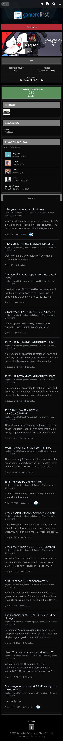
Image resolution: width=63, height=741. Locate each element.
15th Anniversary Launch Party (23, 481)
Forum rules (32, 27)
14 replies (21, 333)
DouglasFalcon (26, 213)
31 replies (29, 707)
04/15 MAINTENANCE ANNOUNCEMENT (30, 244)
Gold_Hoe (24, 693)
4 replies (21, 302)
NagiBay (16, 153)
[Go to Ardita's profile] (8, 171)
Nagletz (8, 213)
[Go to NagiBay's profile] (8, 154)
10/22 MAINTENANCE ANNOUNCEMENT (30, 342)
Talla (14, 178)
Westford (24, 451)
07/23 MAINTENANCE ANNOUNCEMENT (30, 546)
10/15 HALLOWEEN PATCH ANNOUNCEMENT (21, 412)
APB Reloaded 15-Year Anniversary (26, 580)
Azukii (15, 161)
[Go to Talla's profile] (8, 179)
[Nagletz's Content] (31, 61)
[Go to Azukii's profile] (8, 163)
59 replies (27, 503)
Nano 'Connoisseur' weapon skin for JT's (30, 652)
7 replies (21, 265)
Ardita (14, 170)
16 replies (27, 537)
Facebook (31, 727)
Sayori (23, 281)
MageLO (24, 247)
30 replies (27, 571)
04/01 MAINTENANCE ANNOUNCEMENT (30, 311)
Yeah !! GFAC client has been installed (28, 447)
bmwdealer (25, 621)
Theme (31, 721)
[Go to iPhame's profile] (8, 187)
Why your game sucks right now (24, 209)
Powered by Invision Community (31, 736)
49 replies (26, 606)
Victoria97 (24, 656)
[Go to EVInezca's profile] (6, 112)
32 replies (30, 438)
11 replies (22, 234)
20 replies (30, 367)
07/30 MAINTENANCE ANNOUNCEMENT (30, 512)
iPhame (15, 186)
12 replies (29, 643)
